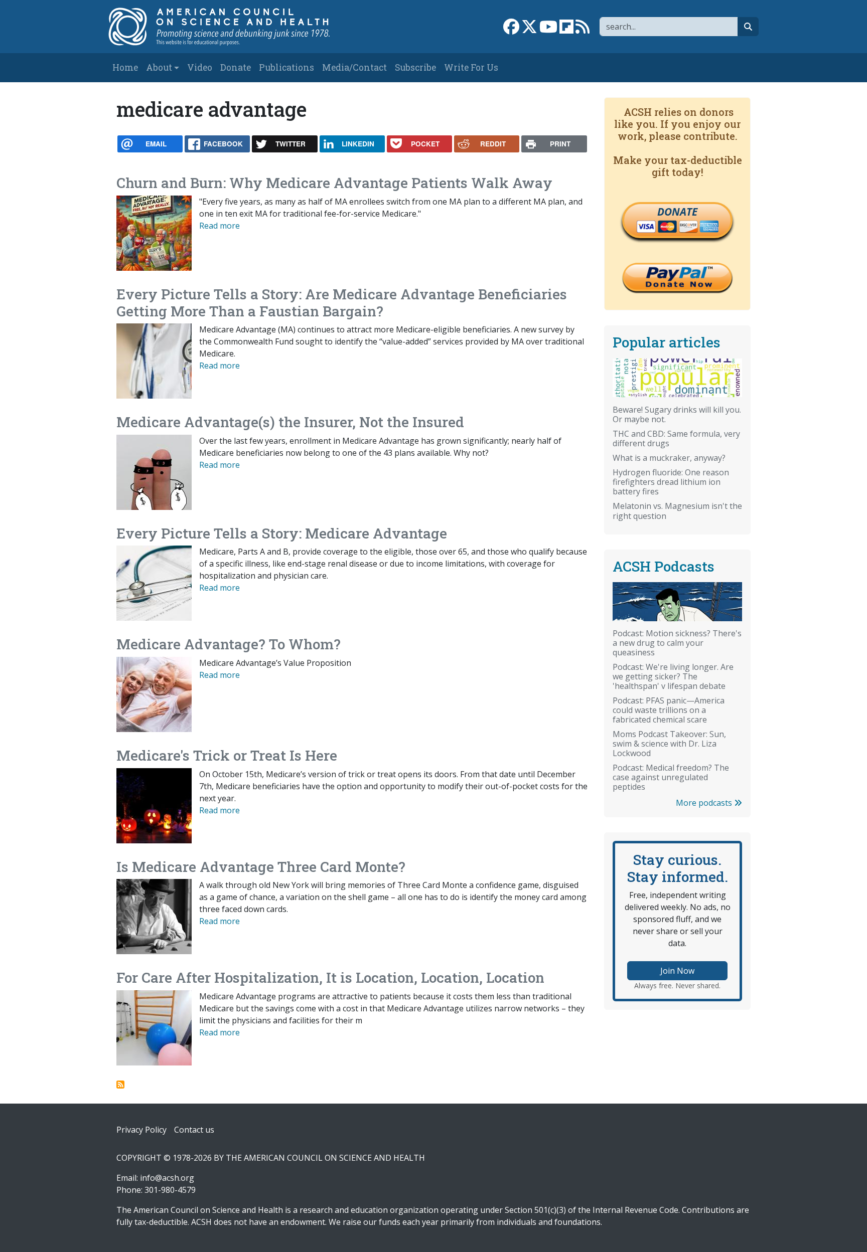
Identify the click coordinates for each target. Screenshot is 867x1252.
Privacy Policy (141, 1129)
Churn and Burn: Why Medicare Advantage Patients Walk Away (334, 182)
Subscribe (415, 67)
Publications (286, 67)
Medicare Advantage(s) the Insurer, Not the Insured (290, 422)
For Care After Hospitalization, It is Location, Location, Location (330, 977)
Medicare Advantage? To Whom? (228, 644)
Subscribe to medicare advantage (120, 1085)
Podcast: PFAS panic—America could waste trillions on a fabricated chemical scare (669, 710)
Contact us (194, 1129)
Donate (235, 67)
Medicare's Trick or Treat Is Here (226, 755)
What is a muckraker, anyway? (669, 457)
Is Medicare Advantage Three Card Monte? (260, 866)
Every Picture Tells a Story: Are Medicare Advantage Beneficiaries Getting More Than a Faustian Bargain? (341, 302)
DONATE (677, 212)
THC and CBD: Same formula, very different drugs (676, 438)
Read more (219, 225)
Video (199, 67)
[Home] (229, 27)
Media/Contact (354, 67)
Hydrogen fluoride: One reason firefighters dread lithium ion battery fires (671, 482)
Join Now (677, 970)
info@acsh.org (167, 1177)
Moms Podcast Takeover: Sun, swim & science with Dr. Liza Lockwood (669, 744)
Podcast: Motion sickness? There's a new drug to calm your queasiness (677, 643)
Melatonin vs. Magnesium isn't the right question (677, 510)
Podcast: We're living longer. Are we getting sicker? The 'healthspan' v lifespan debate (673, 676)
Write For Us (471, 67)
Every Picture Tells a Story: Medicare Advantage (281, 533)
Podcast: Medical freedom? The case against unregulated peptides (671, 777)
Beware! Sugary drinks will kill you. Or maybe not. (677, 414)
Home (125, 67)
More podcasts (705, 802)
